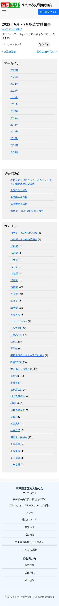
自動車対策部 (17, 410)
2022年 (14, 97)
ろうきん (15, 314)
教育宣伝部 (16, 362)
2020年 (14, 111)
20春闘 (14, 280)
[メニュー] (4, 12)
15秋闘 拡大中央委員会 (23, 239)
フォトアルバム (18, 321)
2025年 (14, 77)
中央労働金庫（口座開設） (29, 542)
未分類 (5, 29)
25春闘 (14, 294)
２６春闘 (15, 464)
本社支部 (15, 382)
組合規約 (29, 580)
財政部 (14, 416)
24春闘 (14, 287)
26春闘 (14, 307)
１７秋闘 (15, 457)
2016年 (14, 138)
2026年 (14, 70)
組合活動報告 (17, 396)
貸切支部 (15, 423)
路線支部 (15, 430)
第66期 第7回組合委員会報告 (27, 210)
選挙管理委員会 (18, 437)
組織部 (14, 403)
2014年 (14, 152)
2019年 (14, 118)
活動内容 (29, 534)
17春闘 (14, 253)
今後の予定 (16, 335)
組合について (29, 519)
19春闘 (14, 266)
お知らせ (29, 527)
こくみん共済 (29, 549)
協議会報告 (10, 51)
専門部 (14, 348)
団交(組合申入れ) (46, 51)
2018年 (14, 124)
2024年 (14, 83)
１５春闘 (15, 444)
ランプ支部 (16, 328)
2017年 (14, 131)
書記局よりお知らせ (21, 369)
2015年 (14, 145)
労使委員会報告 (18, 190)
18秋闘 (14, 260)
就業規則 (29, 565)
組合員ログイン (48, 11)
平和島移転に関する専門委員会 (27, 355)
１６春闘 (15, 450)
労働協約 (29, 572)
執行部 (14, 341)
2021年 (14, 104)
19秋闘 (14, 273)
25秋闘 (14, 300)
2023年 (14, 90)
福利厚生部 (16, 389)
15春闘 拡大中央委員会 (23, 232)
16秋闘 (14, 246)
